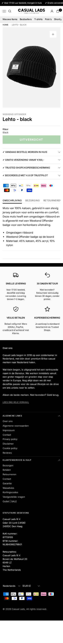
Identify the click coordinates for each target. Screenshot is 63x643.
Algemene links (12, 416)
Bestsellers (26, 19)
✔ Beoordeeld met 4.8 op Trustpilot (25, 175)
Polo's (48, 19)
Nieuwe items (10, 19)
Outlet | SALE (10, 501)
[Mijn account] (52, 11)
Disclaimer (8, 443)
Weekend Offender (14, 114)
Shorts (57, 19)
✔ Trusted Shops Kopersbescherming (26, 167)
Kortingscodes (10, 492)
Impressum (9, 430)
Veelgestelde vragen (14, 496)
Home (5, 25)
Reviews (7, 452)
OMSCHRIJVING (12, 200)
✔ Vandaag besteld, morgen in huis (25, 152)
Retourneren (9, 474)
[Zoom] (53, 34)
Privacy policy (10, 439)
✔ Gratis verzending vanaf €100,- (23, 159)
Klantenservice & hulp (17, 460)
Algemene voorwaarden (16, 425)
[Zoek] (10, 11)
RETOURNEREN (52, 200)
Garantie (7, 483)
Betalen (7, 469)
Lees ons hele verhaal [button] (16, 402)
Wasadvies (8, 488)
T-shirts (38, 19)
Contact (7, 434)
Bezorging (32, 200)
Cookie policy (10, 448)
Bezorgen (8, 465)
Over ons (8, 421)
